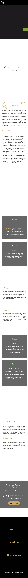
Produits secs (7, 438)
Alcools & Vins (14, 368)
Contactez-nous (14, 503)
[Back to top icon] (14, 569)
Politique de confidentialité (16, 572)
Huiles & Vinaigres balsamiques (13, 422)
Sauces (5, 288)
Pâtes (14, 250)
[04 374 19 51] (25, 29)
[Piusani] (3, 2)
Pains (14, 344)
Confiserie (6, 310)
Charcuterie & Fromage (14, 224)
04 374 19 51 (14, 545)
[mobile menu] (26, 2)
